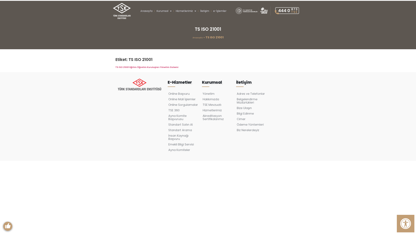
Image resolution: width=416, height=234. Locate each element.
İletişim (204, 11)
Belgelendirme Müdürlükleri (247, 100)
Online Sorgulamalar (183, 105)
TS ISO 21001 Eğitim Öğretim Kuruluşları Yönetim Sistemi (146, 67)
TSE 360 (174, 110)
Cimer (241, 119)
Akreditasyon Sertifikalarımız (213, 117)
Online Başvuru (179, 94)
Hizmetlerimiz (184, 11)
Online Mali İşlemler (182, 99)
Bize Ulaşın (244, 108)
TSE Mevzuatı (212, 105)
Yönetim (208, 94)
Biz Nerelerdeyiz (248, 130)
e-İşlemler (220, 11)
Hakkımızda (211, 99)
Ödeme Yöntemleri (250, 125)
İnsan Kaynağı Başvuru (178, 137)
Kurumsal (162, 11)
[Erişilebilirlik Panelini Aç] (405, 223)
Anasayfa (146, 11)
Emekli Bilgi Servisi (181, 144)
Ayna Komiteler (179, 150)
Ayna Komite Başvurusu (177, 117)
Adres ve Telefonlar (251, 94)
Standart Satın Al (180, 125)
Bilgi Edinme (245, 113)
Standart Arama (180, 130)
